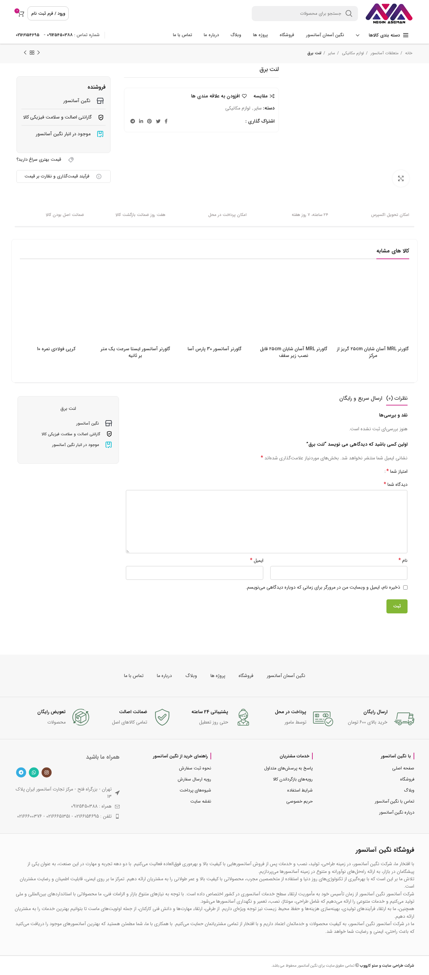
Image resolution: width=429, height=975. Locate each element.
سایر (331, 53)
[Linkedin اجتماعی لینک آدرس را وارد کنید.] (141, 121)
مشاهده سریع (341, 281)
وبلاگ (191, 675)
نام (403, 560)
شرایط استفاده (300, 790)
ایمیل (256, 560)
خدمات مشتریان (294, 756)
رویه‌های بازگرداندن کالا (293, 779)
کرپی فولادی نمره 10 (56, 349)
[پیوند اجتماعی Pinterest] (149, 121)
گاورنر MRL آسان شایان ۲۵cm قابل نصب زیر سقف (293, 352)
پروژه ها (217, 675)
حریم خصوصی (299, 801)
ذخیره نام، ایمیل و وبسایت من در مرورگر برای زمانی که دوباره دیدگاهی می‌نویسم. (323, 587)
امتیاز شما (397, 471)
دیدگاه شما (396, 484)
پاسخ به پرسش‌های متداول (288, 768)
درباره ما (164, 675)
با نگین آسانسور (396, 756)
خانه (408, 53)
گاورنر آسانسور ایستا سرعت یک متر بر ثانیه (135, 352)
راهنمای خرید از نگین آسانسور (180, 756)
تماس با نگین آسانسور (394, 801)
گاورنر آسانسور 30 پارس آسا (215, 349)
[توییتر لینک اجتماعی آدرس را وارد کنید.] (158, 121)
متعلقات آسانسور (384, 53)
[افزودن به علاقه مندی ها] (341, 296)
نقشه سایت (200, 801)
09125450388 (60, 35)
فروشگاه (246, 675)
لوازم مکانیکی (352, 53)
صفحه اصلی (403, 768)
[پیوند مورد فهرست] (67, 816)
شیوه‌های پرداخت (195, 790)
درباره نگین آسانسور (396, 812)
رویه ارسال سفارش (194, 779)
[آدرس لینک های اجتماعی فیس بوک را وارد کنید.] (166, 121)
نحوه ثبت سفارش (195, 768)
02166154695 (28, 35)
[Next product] (25, 53)
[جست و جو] (349, 13)
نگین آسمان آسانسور (286, 675)
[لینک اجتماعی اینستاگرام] (47, 772)
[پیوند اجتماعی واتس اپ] (34, 772)
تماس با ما (133, 675)
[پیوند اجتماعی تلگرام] (132, 121)
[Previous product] (38, 53)
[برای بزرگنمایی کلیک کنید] (400, 178)
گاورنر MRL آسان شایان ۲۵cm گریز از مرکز (373, 352)
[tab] (397, 398)
